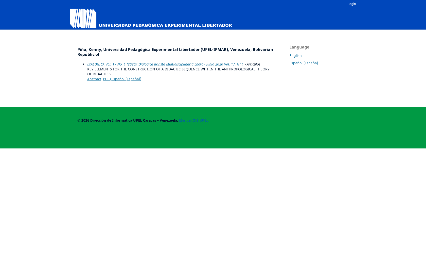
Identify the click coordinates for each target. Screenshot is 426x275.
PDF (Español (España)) (122, 79)
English (295, 55)
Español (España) (303, 63)
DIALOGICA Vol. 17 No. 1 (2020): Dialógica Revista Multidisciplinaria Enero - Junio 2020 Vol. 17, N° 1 (165, 64)
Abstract (94, 79)
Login (352, 3)
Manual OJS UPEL (193, 120)
